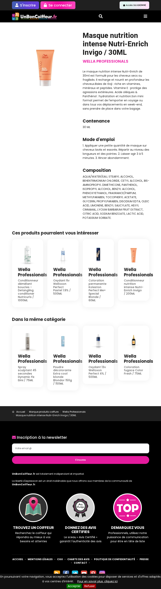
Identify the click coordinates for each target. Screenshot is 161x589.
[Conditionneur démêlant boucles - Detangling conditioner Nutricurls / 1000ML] (27, 254)
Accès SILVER (136, 5)
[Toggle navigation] (145, 16)
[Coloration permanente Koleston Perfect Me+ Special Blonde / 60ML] (98, 254)
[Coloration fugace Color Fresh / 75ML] (133, 341)
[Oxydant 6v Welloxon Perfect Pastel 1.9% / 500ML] (63, 254)
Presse (144, 559)
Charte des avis (78, 559)
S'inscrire (80, 460)
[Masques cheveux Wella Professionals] (45, 64)
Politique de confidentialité (114, 559)
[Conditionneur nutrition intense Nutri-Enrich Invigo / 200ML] (133, 254)
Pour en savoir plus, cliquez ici (97, 581)
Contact (80, 562)
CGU (60, 559)
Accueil (17, 559)
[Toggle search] (101, 16)
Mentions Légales (40, 559)
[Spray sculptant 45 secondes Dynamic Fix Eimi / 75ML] (27, 341)
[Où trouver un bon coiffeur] (34, 16)
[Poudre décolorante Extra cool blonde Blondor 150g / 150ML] (63, 341)
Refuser (89, 586)
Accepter (74, 586)
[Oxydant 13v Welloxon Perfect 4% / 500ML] (98, 341)
